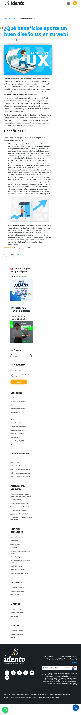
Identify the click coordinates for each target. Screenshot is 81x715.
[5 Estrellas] (12, 248)
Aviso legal (7, 694)
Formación (13, 416)
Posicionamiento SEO (17, 430)
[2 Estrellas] (7, 248)
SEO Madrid (14, 616)
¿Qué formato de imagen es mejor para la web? (21, 518)
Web (19, 254)
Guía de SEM (14, 462)
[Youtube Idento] (32, 672)
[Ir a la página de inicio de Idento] (14, 3)
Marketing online (16, 423)
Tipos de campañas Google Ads (20, 507)
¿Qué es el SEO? (15, 499)
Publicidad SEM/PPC (17, 434)
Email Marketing (15, 412)
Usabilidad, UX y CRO (17, 441)
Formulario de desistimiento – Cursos (48, 697)
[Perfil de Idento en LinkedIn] (25, 672)
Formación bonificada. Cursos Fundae (20, 552)
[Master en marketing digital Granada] (21, 332)
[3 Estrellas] (8, 248)
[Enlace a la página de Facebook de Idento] (7, 672)
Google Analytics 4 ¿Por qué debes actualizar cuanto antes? (20, 495)
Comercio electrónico (17, 408)
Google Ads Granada (17, 591)
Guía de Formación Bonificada (20, 477)
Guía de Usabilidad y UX (18, 466)
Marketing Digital (16, 557)
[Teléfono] (75, 3)
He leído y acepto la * (20, 376)
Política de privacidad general (20, 694)
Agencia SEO (14, 540)
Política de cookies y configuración (60, 694)
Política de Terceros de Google (39, 694)
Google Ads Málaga (16, 634)
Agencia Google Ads (17, 537)
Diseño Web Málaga (16, 630)
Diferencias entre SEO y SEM (19, 503)
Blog (14, 18)
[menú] (69, 3)
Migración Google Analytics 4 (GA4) (20, 561)
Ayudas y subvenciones (18, 401)
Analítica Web (15, 398)
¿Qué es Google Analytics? (19, 514)
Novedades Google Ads (18, 426)
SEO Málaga (14, 638)
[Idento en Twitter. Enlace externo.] (19, 672)
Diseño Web (14, 548)
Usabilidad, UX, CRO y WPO (19, 573)
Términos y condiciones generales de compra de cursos (20, 697)
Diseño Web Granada (17, 587)
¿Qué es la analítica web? (18, 510)
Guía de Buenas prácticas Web (20, 469)
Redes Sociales (15, 437)
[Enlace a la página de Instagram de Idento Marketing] (13, 672)
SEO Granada (14, 595)
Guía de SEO (14, 459)
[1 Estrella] (5, 248)
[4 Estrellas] (10, 248)
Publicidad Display (16, 566)
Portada (7, 18)
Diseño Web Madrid (16, 609)
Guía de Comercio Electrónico (20, 473)
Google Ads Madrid (16, 612)
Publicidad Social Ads (17, 569)
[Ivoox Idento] (7, 677)
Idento (14, 257)
